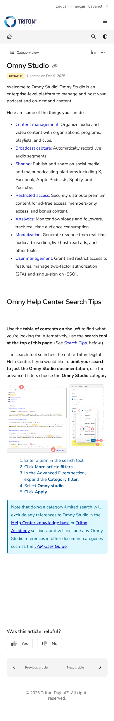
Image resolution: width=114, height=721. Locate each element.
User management (33, 258)
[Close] (106, 6)
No (54, 643)
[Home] (20, 22)
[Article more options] (103, 52)
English (62, 6)
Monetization (28, 235)
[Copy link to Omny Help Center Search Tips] (15, 314)
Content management (36, 124)
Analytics (24, 219)
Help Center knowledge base (40, 523)
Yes (24, 643)
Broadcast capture (33, 148)
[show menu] (105, 21)
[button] (32, 667)
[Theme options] (105, 36)
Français (78, 6)
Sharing (23, 164)
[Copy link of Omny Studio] (55, 66)
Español (95, 6)
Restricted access (32, 195)
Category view (27, 52)
